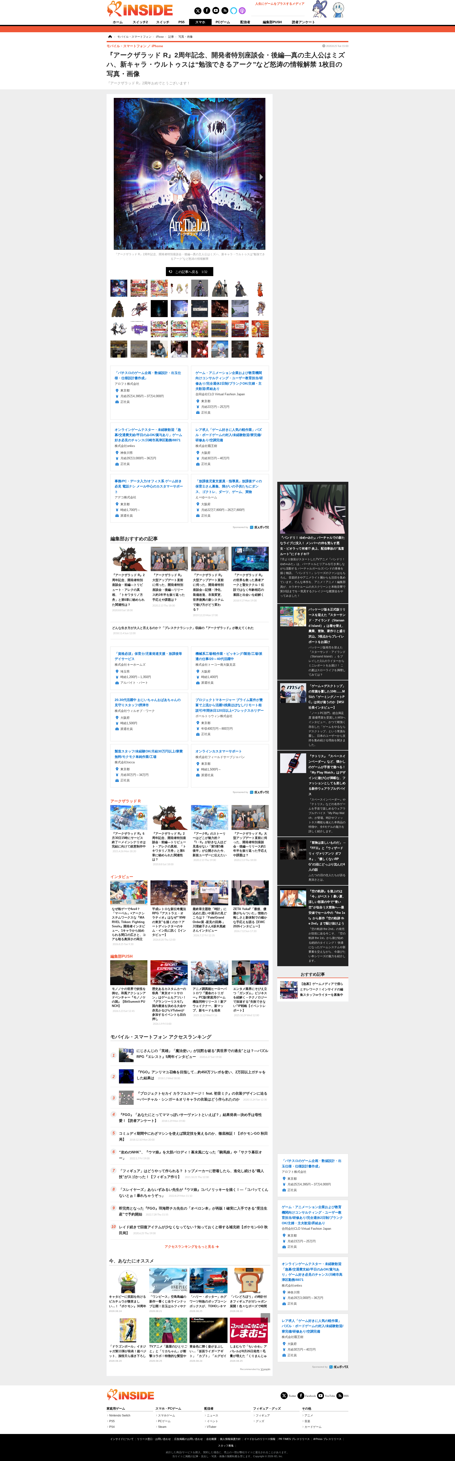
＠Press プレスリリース (327, 1439)
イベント (212, 1421)
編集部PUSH (272, 22)
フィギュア (263, 1415)
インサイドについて (122, 1439)
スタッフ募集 (226, 1445)
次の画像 (260, 177)
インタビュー (121, 877)
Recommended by (250, 1369)
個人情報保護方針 (230, 1439)
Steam (162, 1427)
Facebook (310, 1395)
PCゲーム (223, 22)
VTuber (211, 1427)
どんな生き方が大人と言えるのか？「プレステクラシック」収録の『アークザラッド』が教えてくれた (183, 630)
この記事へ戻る (191, 271)
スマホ (200, 22)
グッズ (260, 1421)
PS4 (112, 1427)
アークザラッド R (125, 801)
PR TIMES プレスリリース (294, 1439)
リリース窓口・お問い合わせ (154, 1439)
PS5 (181, 22)
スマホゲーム (166, 1415)
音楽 (307, 1421)
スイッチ (162, 22)
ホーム (118, 22)
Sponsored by (240, 527)
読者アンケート (303, 22)
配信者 (245, 22)
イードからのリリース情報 (259, 1439)
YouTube (330, 1395)
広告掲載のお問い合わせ (188, 1439)
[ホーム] (110, 36)
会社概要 (211, 1439)
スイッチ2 (140, 22)
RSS (346, 1395)
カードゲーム (313, 1427)
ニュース (212, 1415)
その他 (306, 1408)
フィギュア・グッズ (267, 1408)
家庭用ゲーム (116, 1408)
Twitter (292, 1395)
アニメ (309, 1415)
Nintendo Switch (119, 1415)
